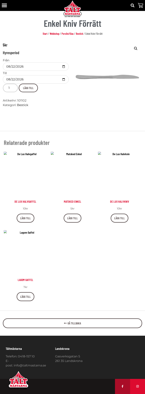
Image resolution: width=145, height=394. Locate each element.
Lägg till (28, 88)
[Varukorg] (140, 5)
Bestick (79, 33)
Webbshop (54, 33)
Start (45, 33)
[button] (4, 5)
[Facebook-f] (122, 386)
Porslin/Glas (68, 33)
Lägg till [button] (25, 218)
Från (6, 60)
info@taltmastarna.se (30, 365)
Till (5, 73)
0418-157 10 (26, 356)
